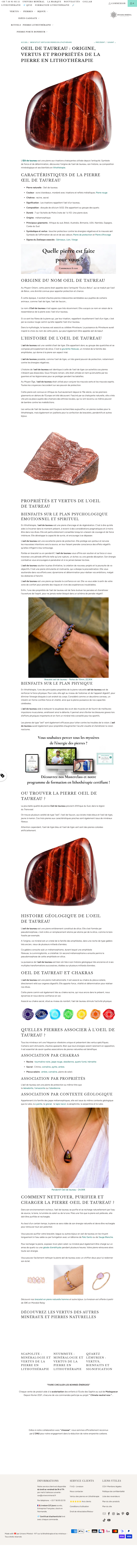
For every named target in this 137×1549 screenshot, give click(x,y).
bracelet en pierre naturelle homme (52, 1299)
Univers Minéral (34, 2)
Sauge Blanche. (106, 1237)
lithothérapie (59, 167)
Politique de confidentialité (113, 1491)
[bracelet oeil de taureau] (68, 637)
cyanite (38, 1104)
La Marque (54, 2)
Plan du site (107, 1506)
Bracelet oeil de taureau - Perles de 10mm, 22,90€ (68, 679)
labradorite (28, 1088)
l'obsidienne (54, 1088)
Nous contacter (76, 1491)
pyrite (54, 1067)
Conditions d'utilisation (79, 1506)
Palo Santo (87, 1237)
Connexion (118, 3)
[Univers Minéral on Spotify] (128, 1514)
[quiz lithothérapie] (68, 273)
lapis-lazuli (61, 1104)
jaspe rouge (56, 1061)
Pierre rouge (101, 192)
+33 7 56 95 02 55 (10, 2)
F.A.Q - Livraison (76, 1486)
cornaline (46, 1067)
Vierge (74, 239)
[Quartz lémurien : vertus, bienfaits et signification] (101, 1336)
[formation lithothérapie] (68, 786)
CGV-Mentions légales (111, 1486)
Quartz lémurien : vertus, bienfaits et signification (99, 1361)
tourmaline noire (42, 1061)
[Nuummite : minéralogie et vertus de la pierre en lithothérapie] (68, 1336)
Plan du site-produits (111, 1501)
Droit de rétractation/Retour (81, 1511)
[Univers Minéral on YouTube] (109, 1520)
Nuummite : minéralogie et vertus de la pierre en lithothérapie (68, 1361)
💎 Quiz (27, 5)
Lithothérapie (11, 5)
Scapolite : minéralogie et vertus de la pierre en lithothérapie (36, 1361)
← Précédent (99, 42)
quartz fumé (81, 1061)
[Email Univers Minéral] (104, 1514)
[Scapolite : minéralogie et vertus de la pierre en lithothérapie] (36, 1336)
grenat (49, 1104)
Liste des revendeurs (111, 1496)
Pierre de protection (82, 234)
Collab (87, 2)
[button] (16, 11)
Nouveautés (72, 2)
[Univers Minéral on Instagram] (114, 1514)
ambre (61, 1067)
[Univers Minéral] (121, 15)
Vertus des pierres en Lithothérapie (84, 1496)
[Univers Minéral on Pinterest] (123, 1514)
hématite (92, 1061)
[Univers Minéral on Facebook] (109, 1514)
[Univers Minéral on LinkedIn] (118, 1514)
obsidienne (68, 1061)
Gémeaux (60, 239)
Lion (68, 239)
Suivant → (111, 42)
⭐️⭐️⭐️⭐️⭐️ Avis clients (80, 1501)
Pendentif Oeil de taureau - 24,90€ (68, 1189)
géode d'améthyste (52, 1247)
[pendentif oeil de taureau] (68, 1148)
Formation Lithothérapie (52, 5)
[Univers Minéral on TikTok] (104, 1520)
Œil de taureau (29, 160)
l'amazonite (39, 1088)
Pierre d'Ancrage (103, 234)
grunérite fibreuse (70, 349)
